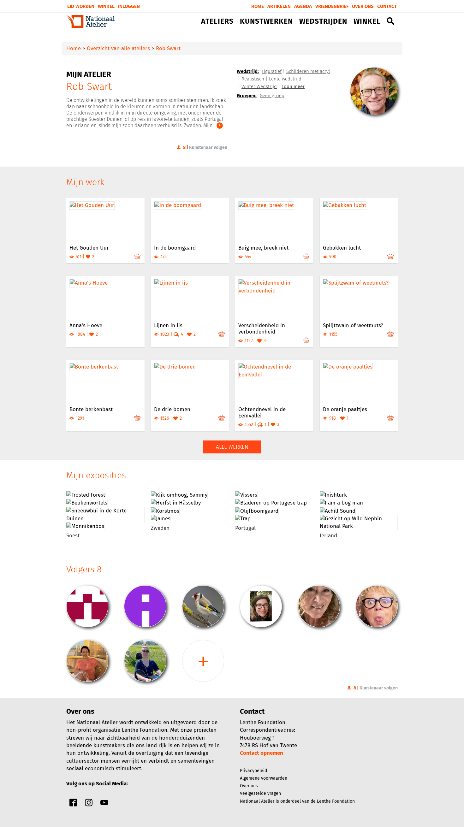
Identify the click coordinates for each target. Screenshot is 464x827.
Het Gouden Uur (89, 248)
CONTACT (387, 6)
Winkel (106, 6)
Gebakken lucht (342, 248)
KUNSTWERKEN (266, 21)
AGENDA (303, 6)
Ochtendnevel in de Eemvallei (262, 412)
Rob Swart (168, 48)
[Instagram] (89, 804)
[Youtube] (104, 804)
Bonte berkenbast (91, 409)
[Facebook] (73, 804)
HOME (257, 6)
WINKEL (367, 21)
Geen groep (272, 95)
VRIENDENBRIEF (331, 6)
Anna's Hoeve (85, 325)
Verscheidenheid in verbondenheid (261, 328)
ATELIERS (217, 21)
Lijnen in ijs (168, 325)
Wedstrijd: (248, 71)
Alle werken (232, 447)
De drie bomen (172, 409)
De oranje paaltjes (345, 409)
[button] (391, 22)
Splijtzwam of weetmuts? (353, 325)
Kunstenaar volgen (208, 147)
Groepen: (247, 95)
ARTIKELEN (279, 6)
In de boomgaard (175, 248)
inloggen (129, 6)
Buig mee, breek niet (263, 248)
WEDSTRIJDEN (323, 21)
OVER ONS (363, 6)
